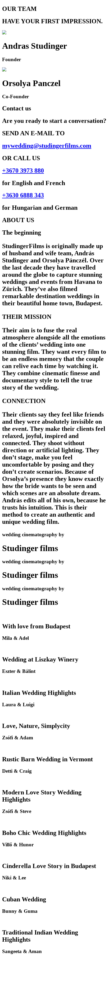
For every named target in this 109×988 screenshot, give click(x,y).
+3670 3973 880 (23, 170)
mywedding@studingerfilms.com (46, 145)
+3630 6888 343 (23, 195)
